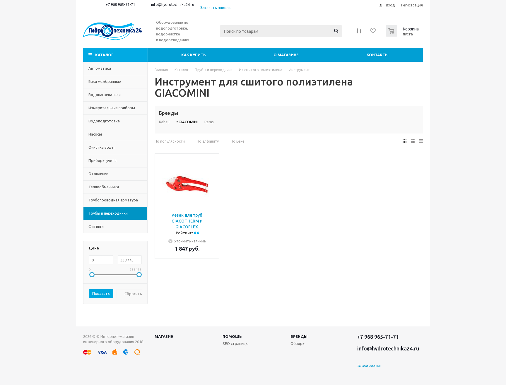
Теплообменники (103, 187)
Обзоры (297, 343)
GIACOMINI (188, 122)
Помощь (232, 336)
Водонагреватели (104, 95)
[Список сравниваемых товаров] (358, 33)
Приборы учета (102, 160)
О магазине (286, 55)
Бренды (298, 336)
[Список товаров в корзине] (403, 35)
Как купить (193, 55)
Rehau (164, 122)
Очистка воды (101, 147)
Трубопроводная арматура (113, 200)
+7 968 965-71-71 (120, 4)
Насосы (95, 134)
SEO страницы (236, 343)
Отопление (98, 174)
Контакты (378, 55)
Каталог (104, 55)
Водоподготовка (104, 121)
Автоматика (99, 68)
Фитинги (96, 226)
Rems (209, 122)
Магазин (164, 336)
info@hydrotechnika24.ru (172, 4)
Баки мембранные (104, 81)
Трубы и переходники (108, 213)
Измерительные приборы (111, 108)
